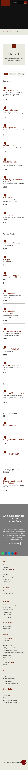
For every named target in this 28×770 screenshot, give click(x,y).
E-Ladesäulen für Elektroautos (11, 650)
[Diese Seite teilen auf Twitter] (9, 553)
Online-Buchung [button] (7, 579)
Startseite (5, 31)
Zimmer (5, 565)
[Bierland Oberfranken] (8, 728)
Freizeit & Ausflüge (8, 577)
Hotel (5, 561)
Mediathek (6, 660)
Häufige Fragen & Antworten (10, 648)
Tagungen (5, 574)
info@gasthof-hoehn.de (11, 683)
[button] (25, 2)
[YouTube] (21, 2)
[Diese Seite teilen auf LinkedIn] (12, 553)
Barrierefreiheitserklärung (10, 700)
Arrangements (7, 569)
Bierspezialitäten (7, 595)
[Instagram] (8, 718)
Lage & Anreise (7, 655)
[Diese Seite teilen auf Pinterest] (15, 553)
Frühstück (6, 567)
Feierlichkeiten (7, 614)
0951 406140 (8, 681)
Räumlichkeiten (7, 612)
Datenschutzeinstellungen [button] (10, 702)
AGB (4, 697)
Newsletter (6, 638)
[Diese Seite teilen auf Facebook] (6, 553)
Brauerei (7, 587)
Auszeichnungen (7, 645)
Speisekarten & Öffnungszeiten (11, 605)
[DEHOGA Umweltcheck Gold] (8, 748)
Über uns (5, 643)
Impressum (6, 693)
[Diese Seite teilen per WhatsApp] (2, 553)
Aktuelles (5, 664)
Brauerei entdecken (14, 543)
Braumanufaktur (7, 591)
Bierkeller (12, 31)
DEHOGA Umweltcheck (9, 572)
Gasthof (6, 601)
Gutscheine (6, 640)
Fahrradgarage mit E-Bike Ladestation (13, 652)
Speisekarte (6, 628)
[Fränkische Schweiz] (8, 738)
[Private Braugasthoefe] (8, 713)
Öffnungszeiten (7, 607)
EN (15, 2)
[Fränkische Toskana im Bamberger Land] (8, 733)
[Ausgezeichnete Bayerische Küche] (8, 743)
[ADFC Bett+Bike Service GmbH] (8, 753)
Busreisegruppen (7, 617)
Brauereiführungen (8, 593)
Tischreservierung (8, 609)
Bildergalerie (6, 581)
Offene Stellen (7, 662)
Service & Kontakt (8, 657)
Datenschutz (6, 695)
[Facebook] (18, 2)
